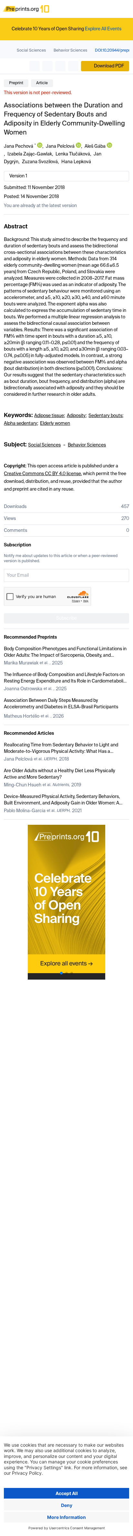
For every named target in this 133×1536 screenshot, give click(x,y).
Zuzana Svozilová (40, 162)
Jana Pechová (18, 146)
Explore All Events (103, 29)
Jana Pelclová (60, 146)
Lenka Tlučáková (73, 154)
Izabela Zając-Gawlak (29, 154)
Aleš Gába (95, 146)
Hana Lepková (76, 162)
